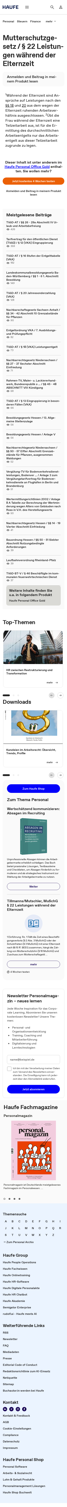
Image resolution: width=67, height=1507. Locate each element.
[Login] (60, 7)
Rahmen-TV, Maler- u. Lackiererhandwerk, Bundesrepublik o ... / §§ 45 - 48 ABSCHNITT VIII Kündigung (31, 384)
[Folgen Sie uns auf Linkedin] (5, 1409)
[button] (33, 181)
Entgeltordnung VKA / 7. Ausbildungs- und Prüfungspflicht (31, 332)
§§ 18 (9, 105)
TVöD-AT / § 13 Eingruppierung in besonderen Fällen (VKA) (33, 402)
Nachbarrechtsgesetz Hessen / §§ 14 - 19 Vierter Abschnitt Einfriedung (33, 524)
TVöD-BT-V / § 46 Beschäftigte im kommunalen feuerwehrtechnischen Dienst (32, 575)
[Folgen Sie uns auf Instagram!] (18, 1409)
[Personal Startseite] (12, 7)
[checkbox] (9, 1069)
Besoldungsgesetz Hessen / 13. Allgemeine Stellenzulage (31, 419)
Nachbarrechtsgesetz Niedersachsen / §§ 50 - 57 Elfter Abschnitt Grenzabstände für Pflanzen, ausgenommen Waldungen (31, 453)
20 (24, 105)
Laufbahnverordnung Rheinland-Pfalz (31, 560)
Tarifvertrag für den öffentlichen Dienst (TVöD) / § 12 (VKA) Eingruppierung (32, 240)
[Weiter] (60, 695)
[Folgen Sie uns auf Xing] (11, 1409)
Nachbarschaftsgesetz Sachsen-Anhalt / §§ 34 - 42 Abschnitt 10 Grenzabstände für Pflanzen (33, 313)
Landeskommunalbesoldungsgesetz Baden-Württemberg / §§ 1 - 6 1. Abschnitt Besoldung (32, 276)
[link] (8, 21)
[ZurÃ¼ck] (51, 695)
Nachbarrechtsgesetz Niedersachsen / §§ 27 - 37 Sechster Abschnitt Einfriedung (31, 363)
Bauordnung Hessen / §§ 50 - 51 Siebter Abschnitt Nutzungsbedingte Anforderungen (32, 543)
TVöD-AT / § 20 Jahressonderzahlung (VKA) (30, 294)
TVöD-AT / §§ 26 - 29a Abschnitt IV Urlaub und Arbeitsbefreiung (32, 224)
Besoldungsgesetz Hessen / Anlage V (30, 434)
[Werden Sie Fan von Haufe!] (24, 1409)
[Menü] (27, 7)
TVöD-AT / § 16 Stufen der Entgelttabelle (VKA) (33, 257)
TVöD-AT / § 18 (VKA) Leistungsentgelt (32, 347)
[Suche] (52, 7)
